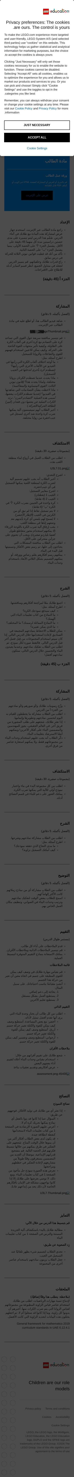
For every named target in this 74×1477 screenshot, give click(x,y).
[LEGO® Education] (56, 12)
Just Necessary (37, 125)
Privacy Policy (48, 108)
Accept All (37, 137)
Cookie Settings (37, 148)
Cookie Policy (24, 108)
